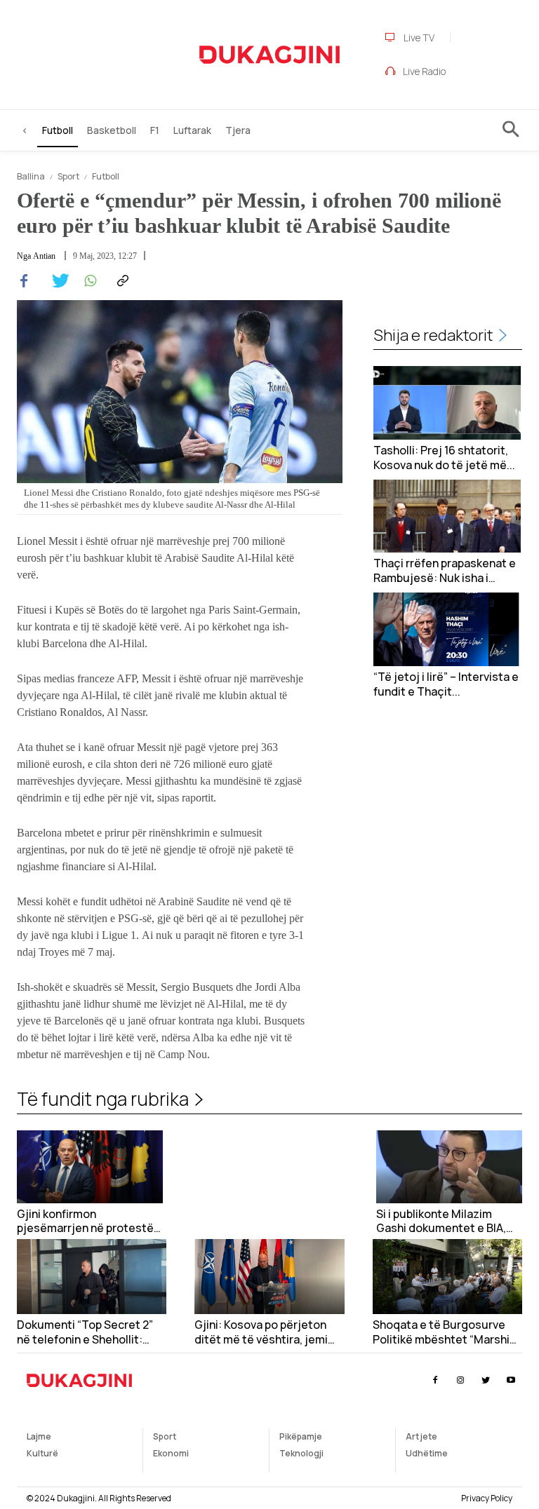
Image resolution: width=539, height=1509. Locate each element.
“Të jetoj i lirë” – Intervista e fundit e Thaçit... (446, 684)
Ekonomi (171, 1453)
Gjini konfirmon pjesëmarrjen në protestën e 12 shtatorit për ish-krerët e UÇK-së (89, 1221)
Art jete (421, 1436)
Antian (44, 256)
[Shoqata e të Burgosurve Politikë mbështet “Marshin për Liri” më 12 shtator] (447, 1276)
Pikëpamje (300, 1436)
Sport (68, 176)
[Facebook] (24, 281)
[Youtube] (511, 1380)
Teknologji (301, 1453)
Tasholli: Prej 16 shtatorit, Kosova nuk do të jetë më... (444, 458)
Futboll (105, 176)
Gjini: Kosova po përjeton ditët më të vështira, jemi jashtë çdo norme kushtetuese (261, 1332)
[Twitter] (56, 281)
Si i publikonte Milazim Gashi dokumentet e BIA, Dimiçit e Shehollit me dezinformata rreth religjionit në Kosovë (441, 1221)
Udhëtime (427, 1453)
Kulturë (42, 1453)
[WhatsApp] (88, 281)
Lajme (39, 1436)
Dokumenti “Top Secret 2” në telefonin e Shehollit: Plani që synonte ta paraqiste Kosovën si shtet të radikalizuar (88, 1332)
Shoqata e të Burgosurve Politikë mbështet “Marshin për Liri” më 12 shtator (444, 1332)
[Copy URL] (121, 281)
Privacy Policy (486, 1498)
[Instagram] (460, 1380)
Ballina (31, 176)
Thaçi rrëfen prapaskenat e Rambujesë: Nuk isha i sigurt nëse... (444, 571)
